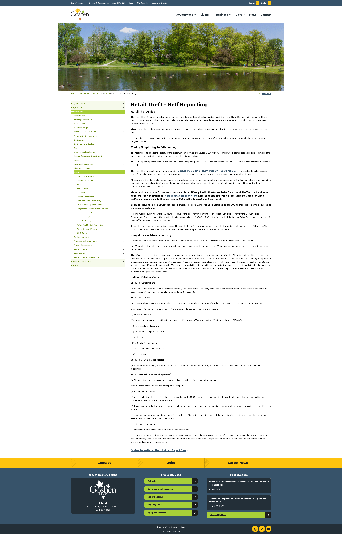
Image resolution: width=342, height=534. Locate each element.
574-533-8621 (103, 510)
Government (83, 93)
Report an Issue (155, 497)
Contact (266, 14)
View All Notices (218, 515)
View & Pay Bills (118, 3)
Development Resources (160, 489)
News (252, 14)
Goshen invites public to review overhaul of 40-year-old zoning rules (237, 502)
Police (107, 93)
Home (73, 93)
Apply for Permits (166, 512)
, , (103, 506)
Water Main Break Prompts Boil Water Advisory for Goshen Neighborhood (239, 485)
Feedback (266, 93)
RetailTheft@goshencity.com (180, 195)
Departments (97, 93)
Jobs (131, 3)
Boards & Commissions (99, 3)
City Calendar (142, 3)
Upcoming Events (159, 3)
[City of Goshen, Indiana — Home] (80, 14)
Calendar (152, 481)
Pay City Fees (155, 504)
